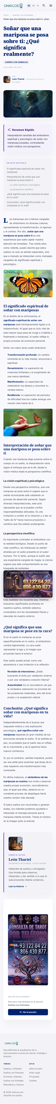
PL (38, 6)
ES (29, 6)
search (44, 6)
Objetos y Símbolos (12, 1068)
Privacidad (34, 1076)
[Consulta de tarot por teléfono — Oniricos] (28, 584)
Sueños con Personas (13, 1072)
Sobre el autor (35, 1068)
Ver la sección (28, 1012)
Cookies (33, 1080)
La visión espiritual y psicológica (25, 185)
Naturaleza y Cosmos (13, 1084)
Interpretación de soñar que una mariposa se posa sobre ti (23, 178)
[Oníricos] (13, 6)
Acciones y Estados (12, 1076)
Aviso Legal (34, 1072)
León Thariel (28, 80)
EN (33, 6)
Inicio (6, 15)
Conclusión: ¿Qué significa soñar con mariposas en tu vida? (26, 204)
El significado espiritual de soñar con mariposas (26, 170)
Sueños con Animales (23, 15)
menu (51, 6)
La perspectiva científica (21, 189)
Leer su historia (18, 886)
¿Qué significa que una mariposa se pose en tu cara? (28, 196)
